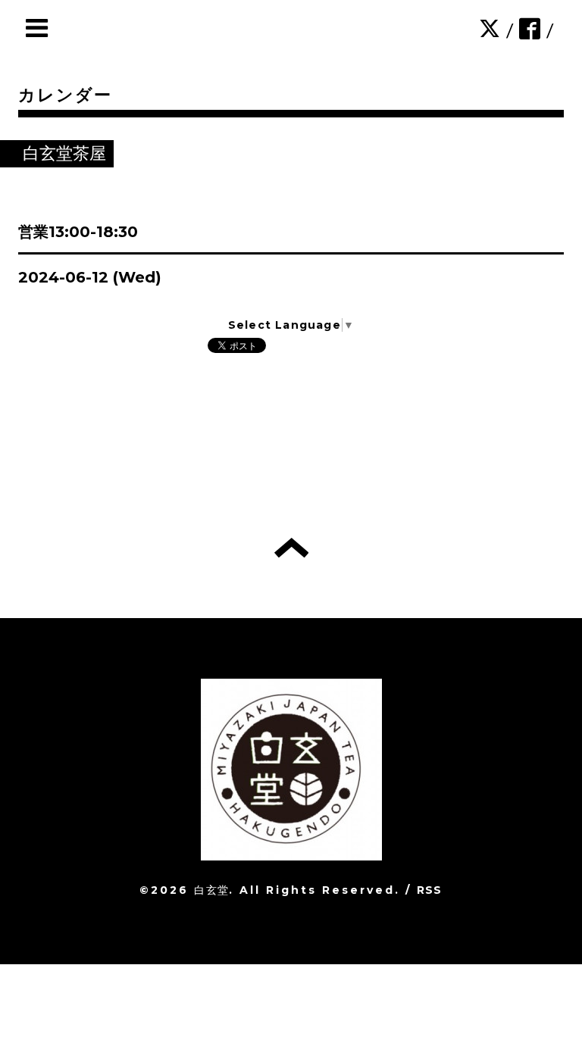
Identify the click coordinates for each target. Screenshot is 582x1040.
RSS (430, 890)
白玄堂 (211, 890)
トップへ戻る (291, 547)
